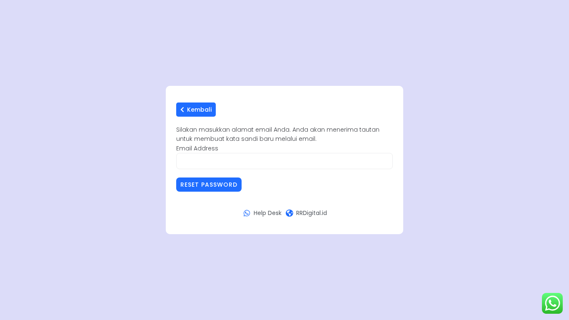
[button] (196, 109)
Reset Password (208, 184)
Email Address (197, 148)
